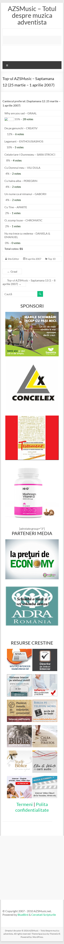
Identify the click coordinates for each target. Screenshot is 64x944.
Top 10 (51, 258)
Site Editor (13, 258)
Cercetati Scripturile (43, 914)
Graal (12, 271)
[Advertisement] (33, 40)
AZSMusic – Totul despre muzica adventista (32, 15)
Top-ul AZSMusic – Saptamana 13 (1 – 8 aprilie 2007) (28, 282)
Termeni (24, 804)
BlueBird (23, 914)
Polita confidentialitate (32, 807)
